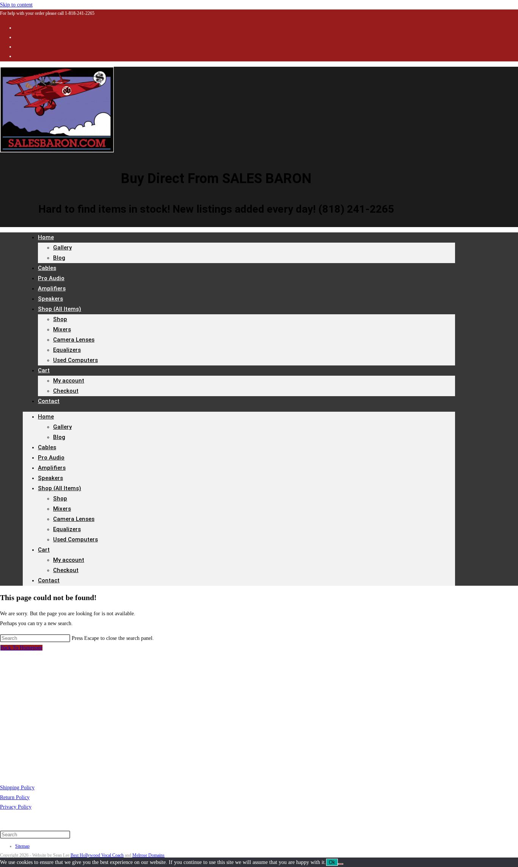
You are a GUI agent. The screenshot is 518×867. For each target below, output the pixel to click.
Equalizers (67, 349)
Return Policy (15, 797)
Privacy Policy (15, 807)
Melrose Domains (148, 855)
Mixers (62, 329)
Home (46, 237)
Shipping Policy (17, 787)
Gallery (62, 247)
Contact (49, 401)
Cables (47, 447)
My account (68, 380)
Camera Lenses (73, 339)
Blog (59, 257)
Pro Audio (51, 457)
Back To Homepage (21, 648)
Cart (44, 370)
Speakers (50, 478)
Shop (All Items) (59, 309)
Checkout (65, 390)
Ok (332, 862)
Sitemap (22, 846)
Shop (60, 319)
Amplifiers (52, 467)
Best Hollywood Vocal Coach (97, 855)
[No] (340, 864)
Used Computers (75, 360)
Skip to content (16, 5)
